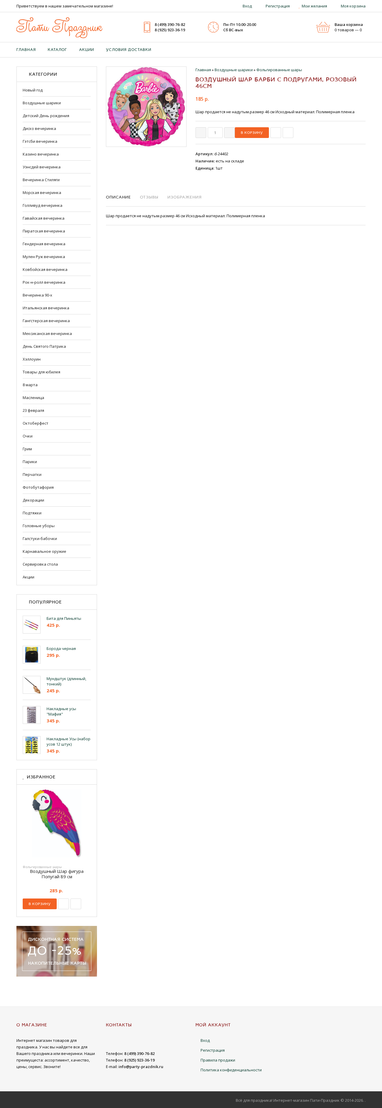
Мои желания (314, 6)
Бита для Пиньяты (64, 618)
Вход (247, 6)
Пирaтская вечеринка (44, 231)
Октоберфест (35, 423)
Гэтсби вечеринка (40, 141)
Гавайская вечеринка (43, 218)
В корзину (40, 903)
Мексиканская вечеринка (47, 333)
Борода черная (61, 648)
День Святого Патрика (44, 346)
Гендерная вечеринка (44, 243)
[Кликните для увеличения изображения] (146, 106)
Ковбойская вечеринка (45, 269)
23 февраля (33, 410)
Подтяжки (32, 513)
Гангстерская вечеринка (46, 320)
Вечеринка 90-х (37, 295)
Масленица (33, 397)
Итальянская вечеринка (46, 308)
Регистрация (278, 6)
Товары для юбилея (41, 372)
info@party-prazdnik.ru (140, 1066)
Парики (30, 461)
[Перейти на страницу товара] (57, 825)
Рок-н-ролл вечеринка (44, 282)
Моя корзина (353, 6)
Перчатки (32, 474)
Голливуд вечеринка (42, 205)
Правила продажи (218, 1060)
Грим (27, 448)
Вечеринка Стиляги (41, 179)
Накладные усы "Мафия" (61, 711)
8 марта (30, 384)
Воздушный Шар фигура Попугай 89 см (57, 873)
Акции (28, 577)
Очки (28, 436)
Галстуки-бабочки (40, 538)
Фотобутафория (38, 487)
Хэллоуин (32, 359)
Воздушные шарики (42, 102)
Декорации (33, 500)
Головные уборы (39, 525)
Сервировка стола (40, 564)
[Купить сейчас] (275, 132)
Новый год (33, 90)
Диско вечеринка (39, 128)
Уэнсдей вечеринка (42, 167)
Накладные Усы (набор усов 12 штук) (68, 741)
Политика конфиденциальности (231, 1070)
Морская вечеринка (42, 192)
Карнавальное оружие (44, 551)
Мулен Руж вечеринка (44, 256)
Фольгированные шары (42, 866)
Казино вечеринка (41, 154)
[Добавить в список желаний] (288, 132)
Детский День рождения (46, 115)
